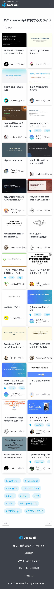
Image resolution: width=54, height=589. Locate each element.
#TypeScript (31, 480)
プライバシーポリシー (29, 560)
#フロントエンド (34, 511)
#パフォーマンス (28, 503)
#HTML (24, 496)
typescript (23, 388)
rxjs (20, 278)
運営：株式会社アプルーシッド (29, 545)
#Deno (9, 503)
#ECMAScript (13, 511)
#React (10, 496)
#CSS (36, 496)
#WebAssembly (31, 488)
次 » (48, 523)
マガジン (29, 575)
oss (11, 278)
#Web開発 (11, 488)
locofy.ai (39, 425)
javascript (39, 462)
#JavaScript (12, 480)
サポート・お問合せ (29, 568)
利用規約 (29, 553)
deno (38, 131)
